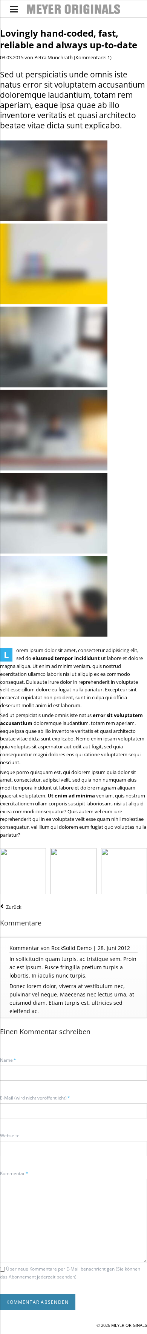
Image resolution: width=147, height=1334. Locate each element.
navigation (14, 9)
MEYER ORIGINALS (129, 1325)
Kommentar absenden (37, 1302)
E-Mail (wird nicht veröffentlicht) (35, 1097)
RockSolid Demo (71, 948)
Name (10, 1059)
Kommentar (14, 1173)
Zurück (13, 907)
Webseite (10, 1135)
